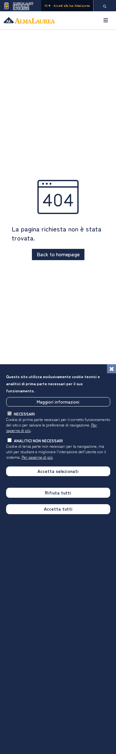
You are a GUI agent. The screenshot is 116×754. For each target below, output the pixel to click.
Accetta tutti (58, 508)
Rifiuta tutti (58, 492)
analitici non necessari (38, 440)
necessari (24, 413)
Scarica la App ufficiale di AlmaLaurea (23, 5)
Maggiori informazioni (58, 401)
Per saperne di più (37, 457)
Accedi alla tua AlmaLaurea (71, 6)
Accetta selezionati (58, 471)
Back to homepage (58, 254)
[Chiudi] (111, 368)
